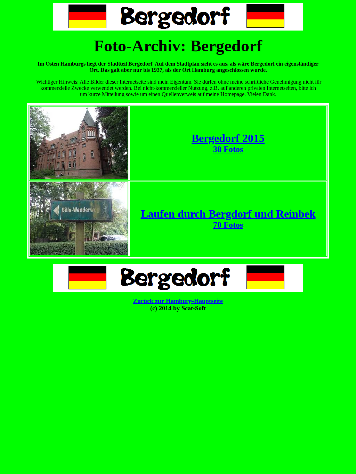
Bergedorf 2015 (228, 138)
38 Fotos (228, 149)
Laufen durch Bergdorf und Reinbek (228, 214)
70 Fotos (228, 224)
